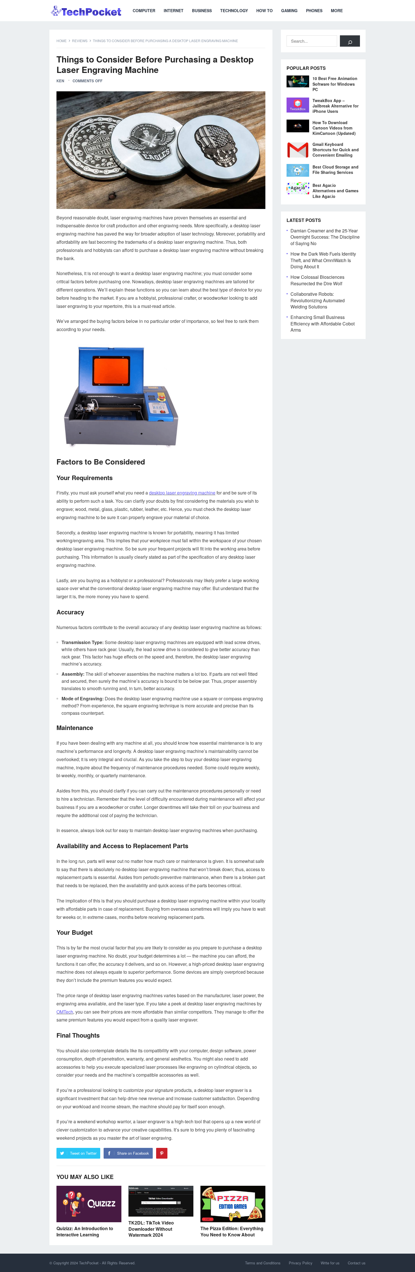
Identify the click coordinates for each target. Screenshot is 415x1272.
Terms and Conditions (263, 1262)
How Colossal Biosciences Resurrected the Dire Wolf (317, 280)
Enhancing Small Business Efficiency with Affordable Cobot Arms (322, 323)
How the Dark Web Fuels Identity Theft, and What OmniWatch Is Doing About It (323, 260)
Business (202, 10)
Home (61, 40)
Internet (174, 10)
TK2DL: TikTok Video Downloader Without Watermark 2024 (151, 1228)
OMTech (64, 1011)
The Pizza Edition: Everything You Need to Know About (231, 1231)
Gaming (289, 10)
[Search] (350, 41)
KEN (60, 80)
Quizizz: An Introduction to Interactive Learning (84, 1231)
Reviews (80, 40)
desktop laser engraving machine (182, 492)
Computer (144, 10)
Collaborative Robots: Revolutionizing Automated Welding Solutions (317, 300)
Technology (234, 10)
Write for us (330, 1262)
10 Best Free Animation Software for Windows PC (335, 83)
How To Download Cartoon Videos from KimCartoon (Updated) (334, 128)
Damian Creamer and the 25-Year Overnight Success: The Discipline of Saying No (325, 237)
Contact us (357, 1262)
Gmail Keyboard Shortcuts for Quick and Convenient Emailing (336, 149)
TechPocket (89, 1262)
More (337, 10)
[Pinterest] (161, 1153)
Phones (314, 10)
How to (264, 10)
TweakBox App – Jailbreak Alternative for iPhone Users (336, 106)
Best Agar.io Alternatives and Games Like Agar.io (336, 190)
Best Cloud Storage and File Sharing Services (336, 169)
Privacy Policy (301, 1262)
